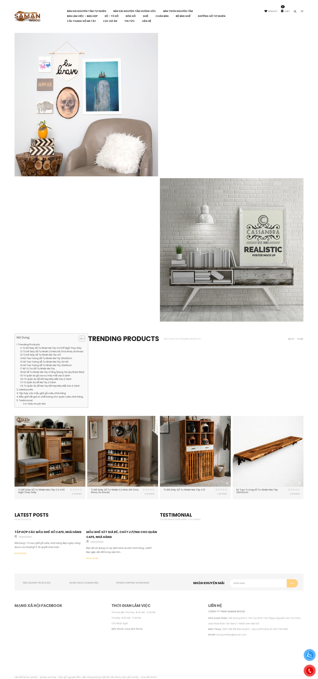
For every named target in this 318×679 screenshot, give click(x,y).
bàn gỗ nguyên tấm (70, 677)
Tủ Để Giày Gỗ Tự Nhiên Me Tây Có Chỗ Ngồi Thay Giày (52, 348)
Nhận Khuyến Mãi (37, 403)
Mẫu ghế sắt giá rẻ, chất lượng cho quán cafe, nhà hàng (51, 396)
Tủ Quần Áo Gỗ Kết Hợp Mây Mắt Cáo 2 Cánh (48, 379)
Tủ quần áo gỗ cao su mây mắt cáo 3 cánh (46, 375)
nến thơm (115, 677)
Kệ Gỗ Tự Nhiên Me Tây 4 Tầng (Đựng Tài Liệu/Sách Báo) (53, 372)
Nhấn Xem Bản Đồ (249, 623)
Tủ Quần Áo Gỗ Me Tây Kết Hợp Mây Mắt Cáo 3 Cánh (52, 385)
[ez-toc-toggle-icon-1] (80, 339)
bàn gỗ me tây (130, 677)
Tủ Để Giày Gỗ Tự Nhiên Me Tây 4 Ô (42, 354)
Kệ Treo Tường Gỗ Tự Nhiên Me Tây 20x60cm (47, 365)
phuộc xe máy (48, 677)
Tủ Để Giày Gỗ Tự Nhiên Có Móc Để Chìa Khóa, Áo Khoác (53, 351)
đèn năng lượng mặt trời (95, 677)
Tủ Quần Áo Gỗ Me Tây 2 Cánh (39, 382)
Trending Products (29, 344)
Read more (20, 553)
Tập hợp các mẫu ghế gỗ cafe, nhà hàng (42, 393)
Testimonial (26, 400)
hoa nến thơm (149, 677)
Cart (286, 11)
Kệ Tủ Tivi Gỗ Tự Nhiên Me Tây (39, 368)
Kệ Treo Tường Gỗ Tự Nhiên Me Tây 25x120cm (47, 358)
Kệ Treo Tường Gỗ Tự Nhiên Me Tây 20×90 (45, 361)
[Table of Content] (82, 339)
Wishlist (272, 11)
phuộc (34, 677)
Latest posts (26, 389)
